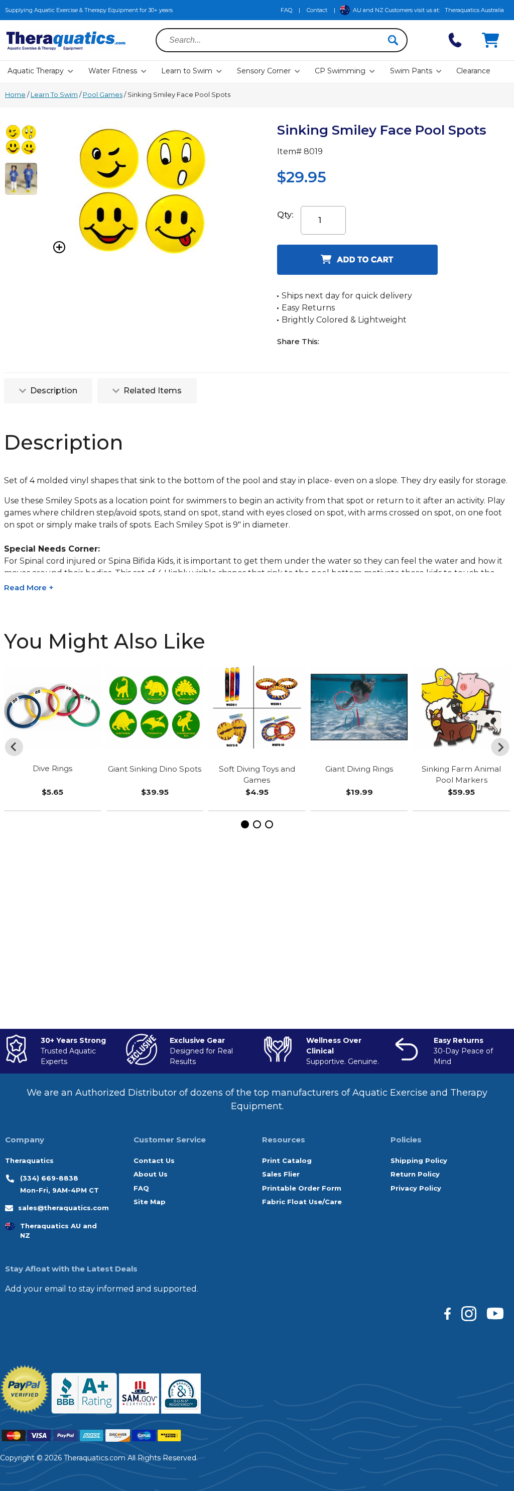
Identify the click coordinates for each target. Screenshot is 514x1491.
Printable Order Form (301, 1188)
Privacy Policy (416, 1188)
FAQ (286, 10)
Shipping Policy (419, 1160)
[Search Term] (275, 40)
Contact (317, 10)
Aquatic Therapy (36, 70)
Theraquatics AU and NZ (58, 1231)
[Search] (393, 40)
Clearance (473, 70)
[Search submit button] (393, 40)
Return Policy (415, 1174)
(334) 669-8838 (49, 1178)
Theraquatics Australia (474, 10)
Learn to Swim (186, 70)
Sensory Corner (264, 70)
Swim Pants (411, 70)
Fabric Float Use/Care (302, 1202)
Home (15, 94)
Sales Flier (281, 1174)
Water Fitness (112, 70)
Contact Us (154, 1160)
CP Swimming (340, 70)
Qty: (285, 215)
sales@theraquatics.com (63, 1208)
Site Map (150, 1202)
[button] (245, 824)
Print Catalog (287, 1160)
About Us (151, 1174)
